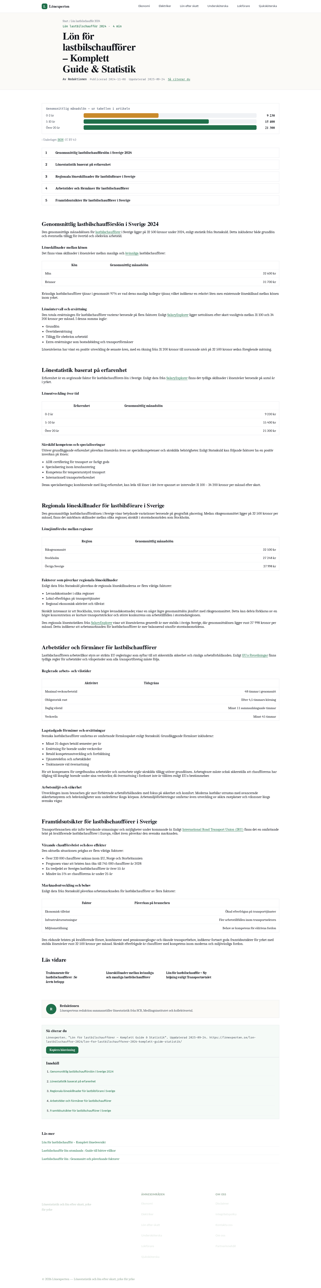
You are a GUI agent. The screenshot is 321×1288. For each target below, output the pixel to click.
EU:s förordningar (255, 655)
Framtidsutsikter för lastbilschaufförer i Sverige (92, 200)
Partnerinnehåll (226, 1246)
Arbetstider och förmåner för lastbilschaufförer (92, 188)
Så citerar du (179, 79)
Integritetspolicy (226, 1214)
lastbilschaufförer (108, 232)
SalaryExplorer (177, 315)
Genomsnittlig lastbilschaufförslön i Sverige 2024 (93, 153)
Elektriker (165, 6)
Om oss (220, 1235)
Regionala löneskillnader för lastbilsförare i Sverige (95, 177)
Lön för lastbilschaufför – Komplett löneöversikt (74, 1142)
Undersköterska (217, 6)
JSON (61, 139)
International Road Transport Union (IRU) (212, 829)
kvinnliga (132, 253)
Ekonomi (144, 6)
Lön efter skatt (189, 6)
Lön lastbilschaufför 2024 (85, 21)
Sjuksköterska (268, 6)
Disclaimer (222, 1203)
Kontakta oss (224, 1225)
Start (65, 21)
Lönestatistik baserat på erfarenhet (83, 165)
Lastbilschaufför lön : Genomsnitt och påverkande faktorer (80, 1159)
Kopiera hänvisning (62, 1050)
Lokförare (243, 6)
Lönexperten (56, 6)
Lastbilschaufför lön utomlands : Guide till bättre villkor (79, 1151)
